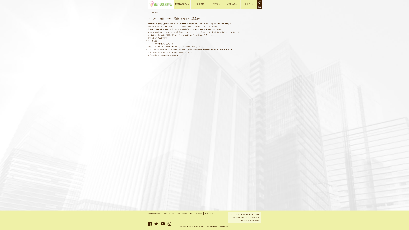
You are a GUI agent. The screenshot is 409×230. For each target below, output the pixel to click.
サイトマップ (210, 213)
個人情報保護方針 (154, 213)
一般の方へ (215, 4)
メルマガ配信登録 (196, 213)
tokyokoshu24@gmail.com (170, 55)
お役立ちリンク (169, 213)
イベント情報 (199, 4)
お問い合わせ (232, 4)
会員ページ (249, 4)
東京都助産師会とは (182, 4)
